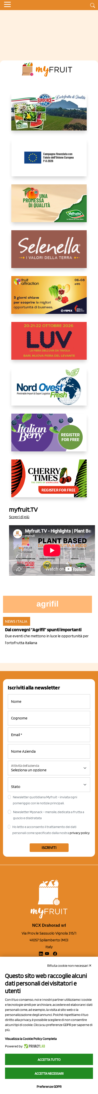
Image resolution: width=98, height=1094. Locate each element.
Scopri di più (19, 516)
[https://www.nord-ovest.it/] (49, 391)
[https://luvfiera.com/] (49, 345)
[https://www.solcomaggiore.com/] (49, 161)
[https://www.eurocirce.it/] (49, 116)
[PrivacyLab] (34, 1046)
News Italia (16, 621)
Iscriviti (49, 847)
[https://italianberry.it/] (49, 436)
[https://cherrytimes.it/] (49, 482)
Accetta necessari (49, 1073)
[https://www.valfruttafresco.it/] (49, 207)
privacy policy (80, 833)
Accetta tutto (49, 1059)
